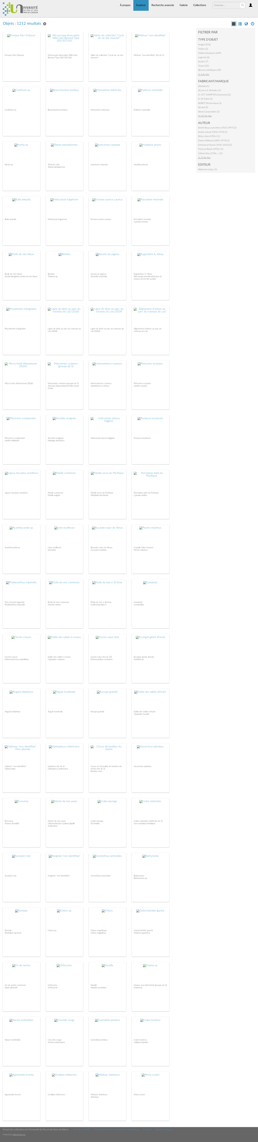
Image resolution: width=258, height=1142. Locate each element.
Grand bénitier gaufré (143, 930)
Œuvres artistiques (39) (209, 70)
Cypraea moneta (141, 222)
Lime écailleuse (54, 547)
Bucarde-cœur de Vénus (101, 547)
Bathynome (139, 876)
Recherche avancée (162, 5)
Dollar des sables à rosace (59, 657)
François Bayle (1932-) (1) (210, 149)
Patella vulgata (54, 495)
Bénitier (51, 274)
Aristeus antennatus (56, 1042)
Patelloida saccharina (99, 495)
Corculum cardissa (98, 550)
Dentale (8, 930)
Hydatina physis (141, 165)
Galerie (184, 5)
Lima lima (52, 550)
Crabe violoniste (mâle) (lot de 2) (148, 821)
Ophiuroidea (10, 769)
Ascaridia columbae (99, 276)
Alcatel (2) (203, 107)
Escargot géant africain (144, 657)
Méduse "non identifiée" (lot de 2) (149, 55)
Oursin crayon (11, 657)
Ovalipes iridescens (56, 1095)
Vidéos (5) (203, 49)
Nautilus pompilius (98, 988)
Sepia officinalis (11, 988)
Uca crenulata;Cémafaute (144, 823)
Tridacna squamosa (142, 933)
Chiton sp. (52, 930)
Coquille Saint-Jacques (143, 547)
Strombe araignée (56, 438)
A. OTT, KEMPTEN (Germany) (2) (214, 95)
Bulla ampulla (10, 219)
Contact (147, 1129)
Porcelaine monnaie (142, 219)
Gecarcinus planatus (142, 766)
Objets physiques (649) (209, 53)
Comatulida (139, 605)
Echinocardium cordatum (102, 659)
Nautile (94, 985)
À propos (125, 5)
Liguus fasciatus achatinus (16, 493)
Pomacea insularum (142, 438)
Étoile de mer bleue (13, 274)
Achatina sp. (139, 659)
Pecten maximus (141, 550)
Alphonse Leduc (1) (207, 169)
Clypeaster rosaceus (56, 659)
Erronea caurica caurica (101, 219)
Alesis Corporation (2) (208, 112)
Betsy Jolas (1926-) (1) (209, 136)
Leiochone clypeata (99, 165)
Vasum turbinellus (12, 1040)
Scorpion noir (10, 876)
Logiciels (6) (203, 57)
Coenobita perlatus (99, 1040)
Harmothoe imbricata (100, 110)
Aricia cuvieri (139, 1095)
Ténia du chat (53, 165)
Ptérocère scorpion (142, 383)
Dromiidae (95, 823)
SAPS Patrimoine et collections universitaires (117, 1129)
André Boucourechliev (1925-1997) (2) (217, 128)
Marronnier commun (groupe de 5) (63, 383)
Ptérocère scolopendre (15, 438)
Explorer (141, 5)
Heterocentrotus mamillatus (17, 659)
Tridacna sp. (53, 276)
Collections (199, 5)
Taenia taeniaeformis (56, 167)
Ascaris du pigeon (98, 274)
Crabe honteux (140, 1040)
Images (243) (204, 44)
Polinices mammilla (142, 110)
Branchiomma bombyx (58, 110)
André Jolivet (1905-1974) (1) (212, 132)
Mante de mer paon (57, 821)
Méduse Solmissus (99, 1095)
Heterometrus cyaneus (101, 383)
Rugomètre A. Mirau (143, 274)
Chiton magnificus (98, 933)
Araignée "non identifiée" (59, 876)
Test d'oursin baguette (15, 602)
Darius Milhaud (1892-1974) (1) (213, 140)
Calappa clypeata (141, 1042)
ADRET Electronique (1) (210, 103)
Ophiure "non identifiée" (15, 766)
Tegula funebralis (55, 712)
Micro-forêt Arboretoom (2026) (19, 383)
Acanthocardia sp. (12, 547)
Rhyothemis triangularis (15, 329)
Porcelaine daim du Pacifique (146, 493)
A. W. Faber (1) (205, 99)
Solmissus (95, 1097)
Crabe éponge (97, 821)
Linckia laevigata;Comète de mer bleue (21, 276)
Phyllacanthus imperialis (15, 605)
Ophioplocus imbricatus (58, 769)
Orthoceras (52, 988)
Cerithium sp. (11, 110)
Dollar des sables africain (144, 712)
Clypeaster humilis (141, 714)
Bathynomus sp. (141, 878)
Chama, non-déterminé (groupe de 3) (150, 985)
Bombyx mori (96, 771)
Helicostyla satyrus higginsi (103, 438)
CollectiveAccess (18, 1135)
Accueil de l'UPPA (81, 1129)
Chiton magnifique (99, 930)
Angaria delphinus (12, 712)
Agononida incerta (13, 1095)
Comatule (138, 602)
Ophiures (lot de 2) (56, 766)
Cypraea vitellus (140, 495)
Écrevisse (9, 821)
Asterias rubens (54, 605)
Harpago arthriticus (56, 441)
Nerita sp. (9, 165)
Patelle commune (55, 493)
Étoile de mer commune (58, 602)
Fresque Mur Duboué (14, 55)
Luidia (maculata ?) (98, 605)
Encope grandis (97, 712)
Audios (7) (203, 61)
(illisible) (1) (203, 86)
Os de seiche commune (15, 985)
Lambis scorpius (140, 386)
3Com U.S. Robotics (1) (209, 90)
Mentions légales (164, 1129)
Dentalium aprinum (13, 933)
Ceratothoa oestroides (101, 876)
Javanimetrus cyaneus (100, 386)
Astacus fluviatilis (12, 823)
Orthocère (52, 985)
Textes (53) (203, 66)
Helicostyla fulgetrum (57, 219)
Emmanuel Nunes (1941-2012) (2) (215, 145)
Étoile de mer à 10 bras (101, 602)
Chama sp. (138, 988)
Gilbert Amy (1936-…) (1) (210, 153)
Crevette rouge (55, 1040)
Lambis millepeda (12, 441)
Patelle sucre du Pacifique (102, 493)
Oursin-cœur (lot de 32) (101, 657)
